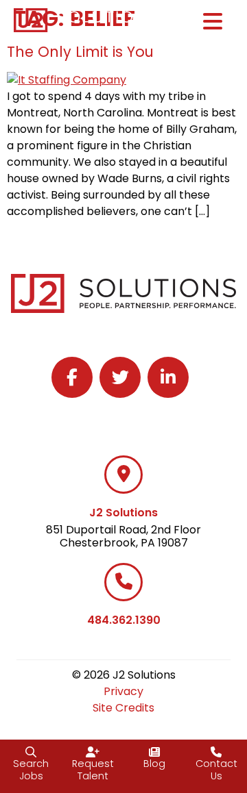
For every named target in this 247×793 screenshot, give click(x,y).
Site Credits (123, 708)
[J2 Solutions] (123, 474)
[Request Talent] (92, 751)
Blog (154, 763)
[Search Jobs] (30, 751)
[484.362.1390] (123, 582)
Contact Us (216, 770)
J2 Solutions (123, 512)
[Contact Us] (216, 751)
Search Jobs (31, 770)
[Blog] (154, 751)
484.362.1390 (124, 620)
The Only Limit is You (80, 52)
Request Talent (93, 770)
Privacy (123, 691)
